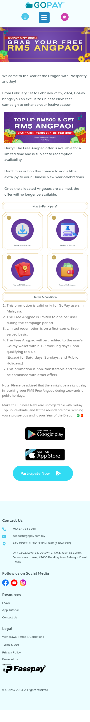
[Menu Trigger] (44, 17)
